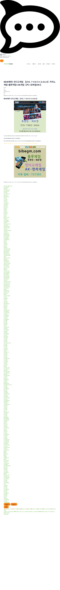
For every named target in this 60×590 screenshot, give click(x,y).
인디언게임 (5, 355)
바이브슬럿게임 (6, 238)
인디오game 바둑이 (7, 223)
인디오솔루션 (6, 392)
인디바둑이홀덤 (6, 315)
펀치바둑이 (5, 431)
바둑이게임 (5, 426)
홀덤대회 (5, 452)
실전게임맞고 (6, 298)
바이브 (5, 484)
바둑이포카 (5, 229)
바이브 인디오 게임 (7, 248)
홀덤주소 (5, 451)
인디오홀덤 (5, 320)
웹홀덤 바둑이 (10, 186)
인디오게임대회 (6, 427)
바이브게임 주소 (6, 476)
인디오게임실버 (6, 261)
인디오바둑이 (6, 349)
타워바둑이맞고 (6, 288)
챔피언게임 (5, 188)
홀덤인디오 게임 (6, 217)
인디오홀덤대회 (6, 418)
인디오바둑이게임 (7, 393)
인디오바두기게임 (7, 310)
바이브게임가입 (6, 463)
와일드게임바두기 (7, 303)
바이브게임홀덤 (6, 333)
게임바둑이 (5, 259)
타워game (5, 268)
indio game (6, 302)
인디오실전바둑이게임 (7, 230)
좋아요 (7, 504)
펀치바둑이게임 (6, 290)
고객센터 (53, 63)
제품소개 (33, 63)
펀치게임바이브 (6, 352)
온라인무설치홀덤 (7, 235)
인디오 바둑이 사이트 (7, 342)
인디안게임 (5, 314)
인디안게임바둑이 (7, 358)
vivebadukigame (7, 284)
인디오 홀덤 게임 (6, 372)
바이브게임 (5, 199)
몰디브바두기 (6, 212)
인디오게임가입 (6, 442)
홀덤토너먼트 (6, 453)
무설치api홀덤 (6, 237)
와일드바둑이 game (7, 282)
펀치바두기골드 (6, 265)
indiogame (6, 331)
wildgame (5, 218)
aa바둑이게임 (6, 204)
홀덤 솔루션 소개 (6, 474)
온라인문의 (48, 63)
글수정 (5, 514)
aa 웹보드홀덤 (6, 220)
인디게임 (5, 297)
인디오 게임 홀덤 (6, 267)
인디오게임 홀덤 (6, 502)
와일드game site (7, 276)
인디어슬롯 (5, 301)
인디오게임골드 (6, 311)
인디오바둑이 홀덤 (7, 295)
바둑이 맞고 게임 (6, 271)
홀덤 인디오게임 (6, 419)
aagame (5, 410)
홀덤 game (5, 269)
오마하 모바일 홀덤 (7, 250)
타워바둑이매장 (6, 234)
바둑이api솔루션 (6, 221)
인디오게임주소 (6, 203)
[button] (30, 64)
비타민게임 (5, 323)
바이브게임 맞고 (6, 191)
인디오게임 (5, 192)
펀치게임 (5, 197)
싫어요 (13, 504)
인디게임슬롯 (6, 316)
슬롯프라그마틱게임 (7, 263)
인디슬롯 (5, 299)
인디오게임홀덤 (6, 329)
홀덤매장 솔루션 (6, 383)
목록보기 (5, 512)
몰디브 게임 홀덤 (6, 277)
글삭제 (7, 514)
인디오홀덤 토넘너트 (7, 465)
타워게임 (5, 216)
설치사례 (39, 63)
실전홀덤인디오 (6, 457)
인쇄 (6, 507)
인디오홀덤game (6, 239)
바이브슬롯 (5, 306)
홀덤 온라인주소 (6, 251)
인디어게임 (5, 354)
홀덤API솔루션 (6, 417)
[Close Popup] (2, 60)
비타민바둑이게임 (7, 227)
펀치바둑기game (6, 285)
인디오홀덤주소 (6, 472)
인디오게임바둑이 (7, 312)
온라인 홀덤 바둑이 (7, 371)
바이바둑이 (5, 308)
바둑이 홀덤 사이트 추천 (8, 384)
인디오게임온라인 (7, 477)
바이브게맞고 (6, 337)
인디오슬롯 (5, 362)
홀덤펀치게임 (6, 206)
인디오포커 (5, 446)
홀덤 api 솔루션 (6, 252)
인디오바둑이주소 (7, 439)
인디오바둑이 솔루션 (7, 255)
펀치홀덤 (5, 210)
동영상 (44, 63)
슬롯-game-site (6, 264)
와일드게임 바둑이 (7, 254)
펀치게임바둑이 (6, 233)
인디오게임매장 (6, 369)
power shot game (7, 281)
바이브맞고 (5, 200)
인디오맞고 (5, 378)
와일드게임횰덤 (6, 273)
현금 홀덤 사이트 (6, 291)
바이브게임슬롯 (6, 460)
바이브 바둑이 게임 (7, 193)
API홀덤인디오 (6, 401)
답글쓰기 (8, 512)
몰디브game (6, 336)
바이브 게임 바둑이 (7, 272)
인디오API (5, 433)
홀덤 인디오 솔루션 (7, 257)
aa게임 (5, 256)
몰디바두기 (5, 307)
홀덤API (5, 459)
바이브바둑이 (6, 225)
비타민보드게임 (6, 450)
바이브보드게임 (6, 412)
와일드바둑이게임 (7, 226)
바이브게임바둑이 (7, 447)
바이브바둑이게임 (7, 375)
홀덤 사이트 (6, 293)
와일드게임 (5, 186)
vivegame (5, 208)
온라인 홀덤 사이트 (7, 189)
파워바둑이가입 (6, 260)
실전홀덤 (5, 456)
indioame (5, 209)
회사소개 (28, 63)
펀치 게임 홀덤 (6, 187)
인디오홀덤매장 (6, 319)
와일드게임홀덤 (6, 196)
